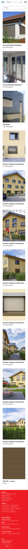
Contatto (7, 546)
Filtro (7, 8)
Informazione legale (5, 542)
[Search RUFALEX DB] (21, 2)
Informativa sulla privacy (6, 540)
